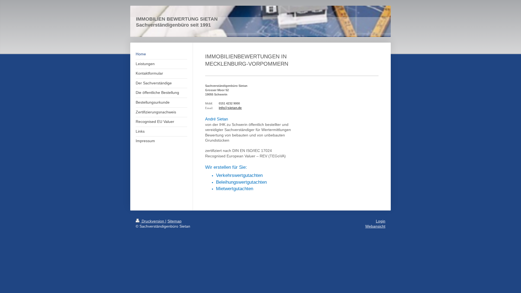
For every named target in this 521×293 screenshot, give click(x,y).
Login (380, 221)
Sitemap (174, 221)
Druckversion (153, 221)
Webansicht (375, 226)
